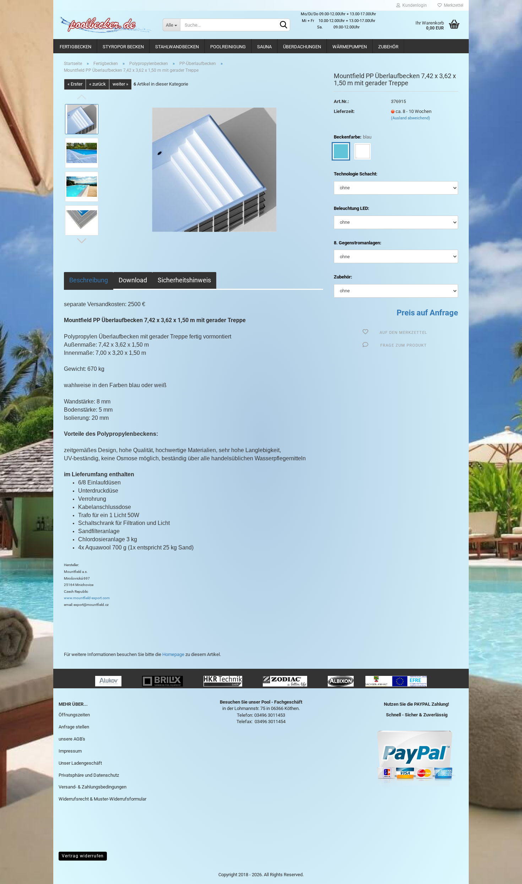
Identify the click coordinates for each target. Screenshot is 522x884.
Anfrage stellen (74, 727)
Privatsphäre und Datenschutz (89, 775)
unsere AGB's (72, 739)
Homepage (173, 654)
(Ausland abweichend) (410, 118)
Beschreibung (88, 280)
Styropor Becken (123, 46)
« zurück (97, 84)
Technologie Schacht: (355, 174)
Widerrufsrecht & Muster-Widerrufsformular (102, 799)
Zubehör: (343, 277)
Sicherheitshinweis (184, 280)
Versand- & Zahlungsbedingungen (92, 787)
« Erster (74, 84)
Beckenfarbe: (352, 137)
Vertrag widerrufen (83, 855)
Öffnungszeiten (74, 714)
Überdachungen (302, 46)
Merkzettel (452, 5)
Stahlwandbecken (177, 46)
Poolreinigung (228, 46)
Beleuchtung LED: (351, 208)
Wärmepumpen (349, 46)
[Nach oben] (502, 873)
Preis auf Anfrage (427, 312)
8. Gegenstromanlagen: (357, 242)
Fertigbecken (75, 46)
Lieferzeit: (344, 111)
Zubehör (388, 46)
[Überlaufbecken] (214, 169)
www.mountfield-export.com (87, 598)
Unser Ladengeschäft (80, 763)
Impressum (70, 751)
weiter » (120, 84)
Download (133, 280)
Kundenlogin (413, 5)
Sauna (264, 46)
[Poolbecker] (105, 25)
